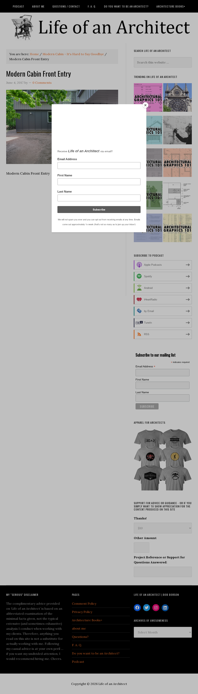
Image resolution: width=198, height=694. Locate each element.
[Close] (145, 105)
